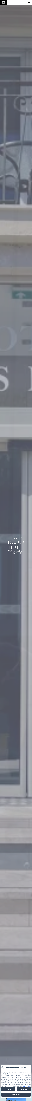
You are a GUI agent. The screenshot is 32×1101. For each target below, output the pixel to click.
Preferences (16, 1094)
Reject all (8, 1089)
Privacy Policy (26, 1086)
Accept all (24, 1089)
